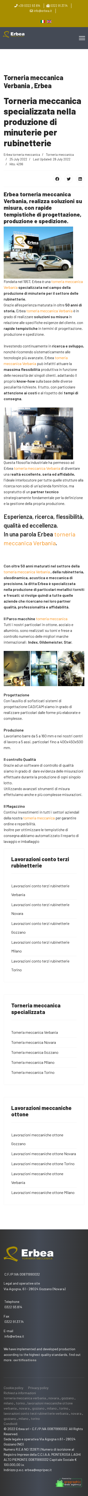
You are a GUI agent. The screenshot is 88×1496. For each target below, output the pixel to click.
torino (20, 1403)
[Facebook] (57, 179)
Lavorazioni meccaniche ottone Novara (43, 1153)
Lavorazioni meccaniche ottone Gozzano (37, 1139)
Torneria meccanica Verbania (34, 1032)
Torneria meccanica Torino (33, 1072)
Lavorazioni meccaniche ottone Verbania (37, 1178)
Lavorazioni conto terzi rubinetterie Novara (40, 909)
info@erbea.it (43, 11)
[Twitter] (69, 179)
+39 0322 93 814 (29, 6)
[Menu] (82, 38)
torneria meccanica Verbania (49, 310)
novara (53, 1398)
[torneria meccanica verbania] (44, 668)
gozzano (67, 1398)
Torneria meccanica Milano (33, 1062)
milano (8, 1403)
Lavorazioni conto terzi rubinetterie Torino (40, 965)
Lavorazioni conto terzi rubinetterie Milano (40, 946)
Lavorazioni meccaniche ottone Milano (43, 1192)
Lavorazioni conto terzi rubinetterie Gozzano (40, 927)
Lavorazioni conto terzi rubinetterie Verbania (40, 890)
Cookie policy (13, 1388)
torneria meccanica (51, 618)
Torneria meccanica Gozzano (34, 1052)
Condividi (10, 1424)
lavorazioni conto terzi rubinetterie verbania (36, 1413)
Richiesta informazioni (20, 1393)
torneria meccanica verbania (25, 1398)
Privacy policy (38, 1388)
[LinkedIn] (80, 179)
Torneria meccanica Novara (33, 1042)
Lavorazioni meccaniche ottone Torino (43, 1163)
